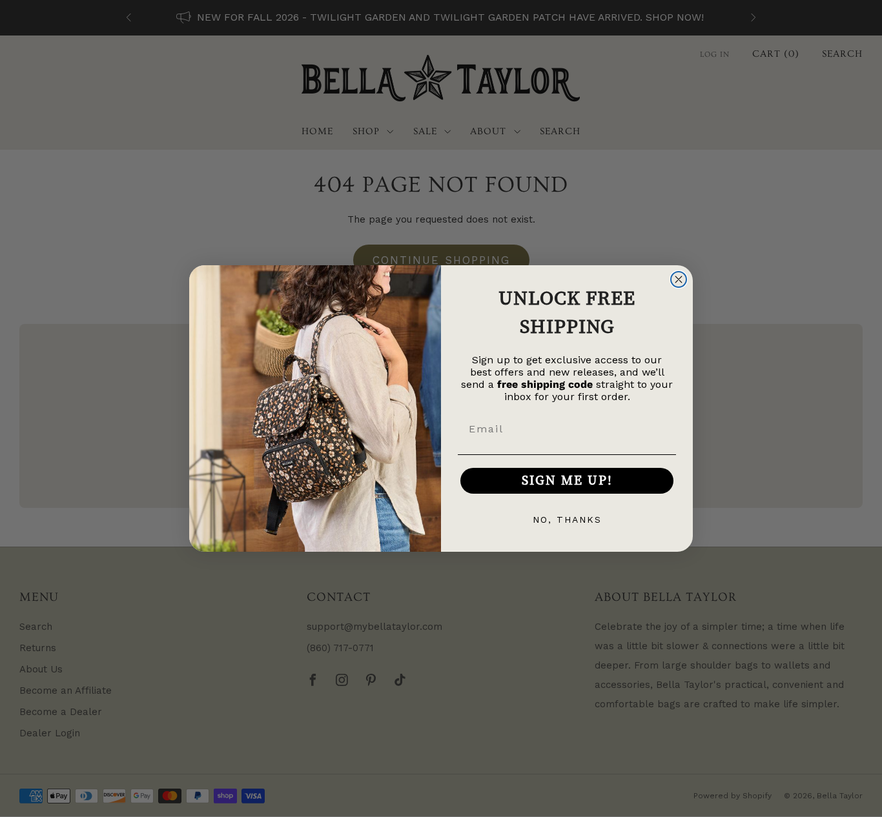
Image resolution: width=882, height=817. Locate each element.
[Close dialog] (678, 279)
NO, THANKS (567, 519)
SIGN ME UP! (567, 480)
